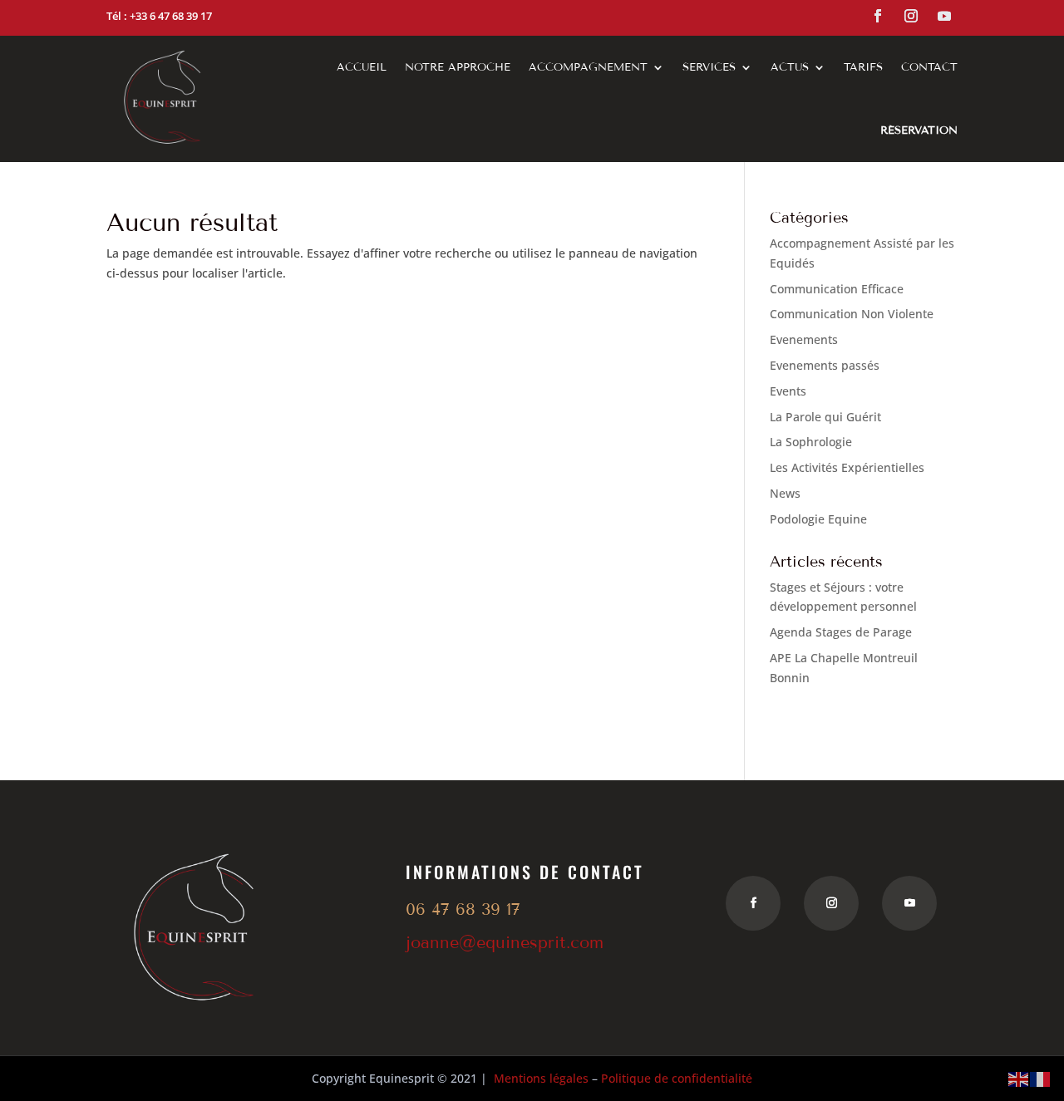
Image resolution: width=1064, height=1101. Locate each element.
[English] (1019, 1078)
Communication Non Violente (851, 314)
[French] (1041, 1078)
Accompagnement (588, 67)
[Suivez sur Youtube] (944, 15)
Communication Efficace (837, 289)
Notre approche (457, 67)
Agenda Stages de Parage (841, 632)
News (785, 493)
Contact (929, 67)
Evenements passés (824, 365)
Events (788, 391)
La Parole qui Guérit (825, 417)
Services (709, 67)
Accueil (362, 67)
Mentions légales (541, 1078)
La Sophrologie (811, 442)
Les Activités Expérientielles (847, 467)
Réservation (919, 130)
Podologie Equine (818, 519)
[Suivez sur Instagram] (911, 15)
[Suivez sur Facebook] (877, 15)
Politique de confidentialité (676, 1078)
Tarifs (863, 67)
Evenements (804, 339)
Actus (790, 67)
